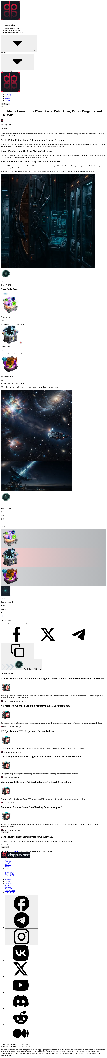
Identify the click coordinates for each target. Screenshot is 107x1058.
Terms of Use (9, 872)
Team (7, 867)
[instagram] (21, 937)
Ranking (8, 95)
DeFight (7, 863)
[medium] (20, 1041)
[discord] (20, 1008)
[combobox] (21, 911)
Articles (7, 98)
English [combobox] (3, 53)
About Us (8, 865)
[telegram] (21, 920)
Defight (7, 100)
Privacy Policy (16, 851)
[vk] (20, 960)
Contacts (8, 868)
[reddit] (20, 1024)
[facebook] (21, 903)
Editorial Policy (10, 876)
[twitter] (20, 976)
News (7, 96)
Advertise (8, 861)
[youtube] (20, 992)
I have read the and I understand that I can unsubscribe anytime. (27, 851)
